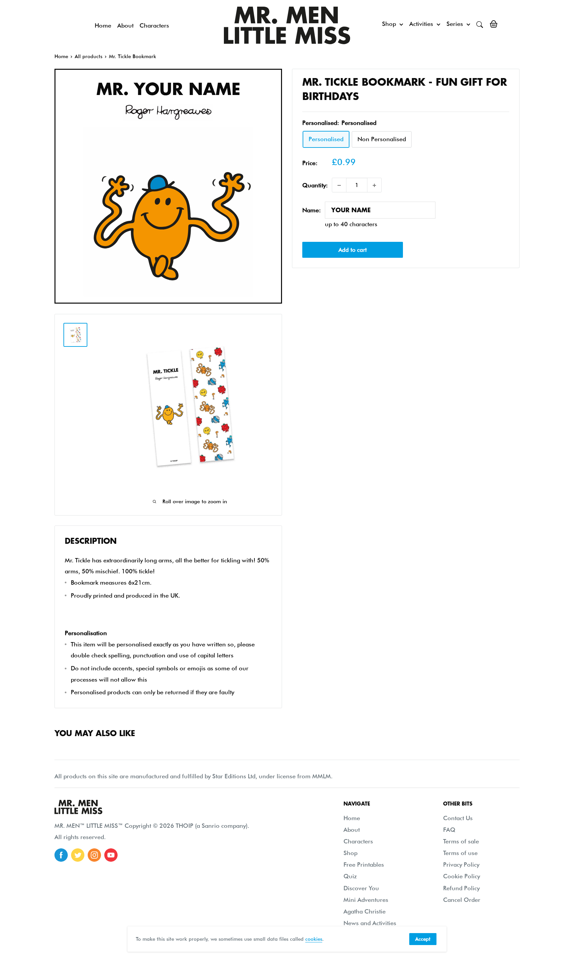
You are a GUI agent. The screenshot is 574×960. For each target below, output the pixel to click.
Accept (422, 939)
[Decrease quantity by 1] (339, 185)
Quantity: (315, 185)
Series (454, 23)
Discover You (361, 888)
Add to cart (352, 249)
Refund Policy (461, 888)
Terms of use (460, 852)
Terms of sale (461, 841)
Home (103, 25)
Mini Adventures (365, 899)
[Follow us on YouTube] (111, 855)
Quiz (350, 876)
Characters (154, 25)
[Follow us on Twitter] (77, 855)
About (125, 25)
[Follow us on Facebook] (61, 855)
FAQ (449, 829)
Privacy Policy (461, 864)
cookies (313, 939)
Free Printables (363, 864)
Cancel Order (461, 899)
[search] (479, 24)
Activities (421, 23)
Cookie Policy (461, 876)
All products (88, 56)
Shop (389, 23)
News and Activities (369, 922)
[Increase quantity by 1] (374, 185)
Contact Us (458, 818)
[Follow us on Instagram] (94, 855)
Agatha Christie (364, 911)
